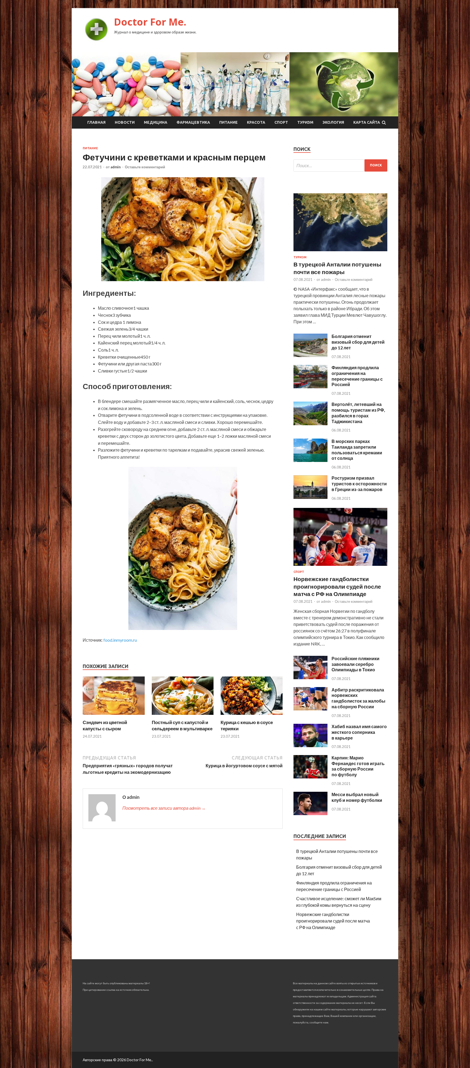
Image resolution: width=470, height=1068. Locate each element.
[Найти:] (340, 165)
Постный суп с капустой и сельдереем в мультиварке (182, 725)
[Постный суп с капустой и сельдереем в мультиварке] (183, 716)
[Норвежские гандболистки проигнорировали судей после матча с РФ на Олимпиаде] (340, 566)
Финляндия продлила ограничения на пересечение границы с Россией (357, 376)
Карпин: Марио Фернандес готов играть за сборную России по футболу (358, 766)
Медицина (155, 122)
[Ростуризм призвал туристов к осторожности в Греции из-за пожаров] (310, 497)
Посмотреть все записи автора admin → (164, 808)
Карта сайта (366, 122)
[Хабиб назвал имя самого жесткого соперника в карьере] (310, 745)
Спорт (281, 122)
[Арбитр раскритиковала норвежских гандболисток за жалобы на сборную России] (310, 708)
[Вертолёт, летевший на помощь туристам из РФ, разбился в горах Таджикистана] (310, 423)
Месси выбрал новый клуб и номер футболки (357, 797)
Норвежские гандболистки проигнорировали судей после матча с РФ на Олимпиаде (337, 586)
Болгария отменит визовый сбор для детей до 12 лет (358, 342)
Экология (333, 122)
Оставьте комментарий (145, 167)
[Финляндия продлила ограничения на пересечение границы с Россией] (310, 386)
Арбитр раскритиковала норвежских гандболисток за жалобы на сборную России (358, 698)
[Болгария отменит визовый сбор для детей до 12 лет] (310, 355)
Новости (125, 122)
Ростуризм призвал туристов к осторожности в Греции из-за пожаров (359, 483)
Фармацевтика (193, 122)
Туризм (305, 122)
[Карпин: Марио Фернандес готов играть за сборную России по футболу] (310, 776)
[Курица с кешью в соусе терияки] (252, 716)
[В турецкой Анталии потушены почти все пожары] (340, 252)
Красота (256, 122)
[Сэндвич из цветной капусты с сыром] (114, 716)
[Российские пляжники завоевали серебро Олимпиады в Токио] (310, 677)
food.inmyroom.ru (120, 639)
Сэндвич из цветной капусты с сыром (105, 725)
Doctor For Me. (150, 22)
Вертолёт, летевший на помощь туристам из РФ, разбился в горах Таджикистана (358, 413)
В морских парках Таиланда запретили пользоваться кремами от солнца (357, 450)
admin (115, 167)
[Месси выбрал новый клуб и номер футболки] (310, 813)
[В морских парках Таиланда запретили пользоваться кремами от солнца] (310, 460)
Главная (96, 122)
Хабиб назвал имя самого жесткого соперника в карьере (359, 732)
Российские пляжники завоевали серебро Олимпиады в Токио (355, 664)
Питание (228, 122)
